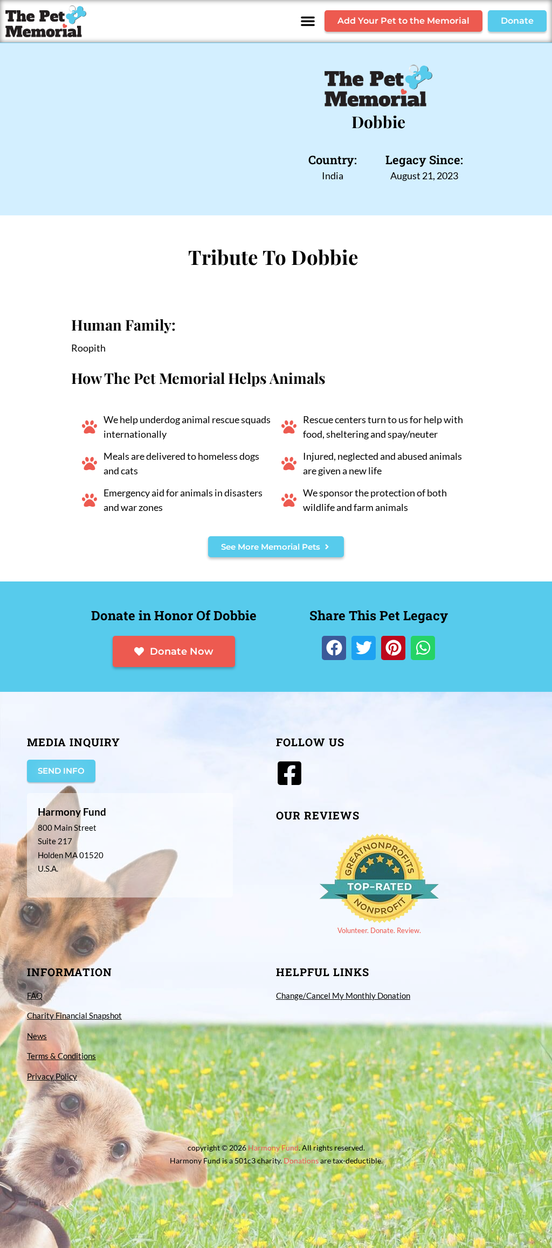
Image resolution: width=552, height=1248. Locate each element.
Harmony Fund (273, 1147)
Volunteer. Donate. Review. (379, 930)
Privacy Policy (52, 1076)
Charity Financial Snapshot (74, 1015)
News (37, 1036)
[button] (307, 21)
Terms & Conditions (61, 1056)
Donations (301, 1160)
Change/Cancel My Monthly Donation (343, 995)
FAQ (35, 995)
